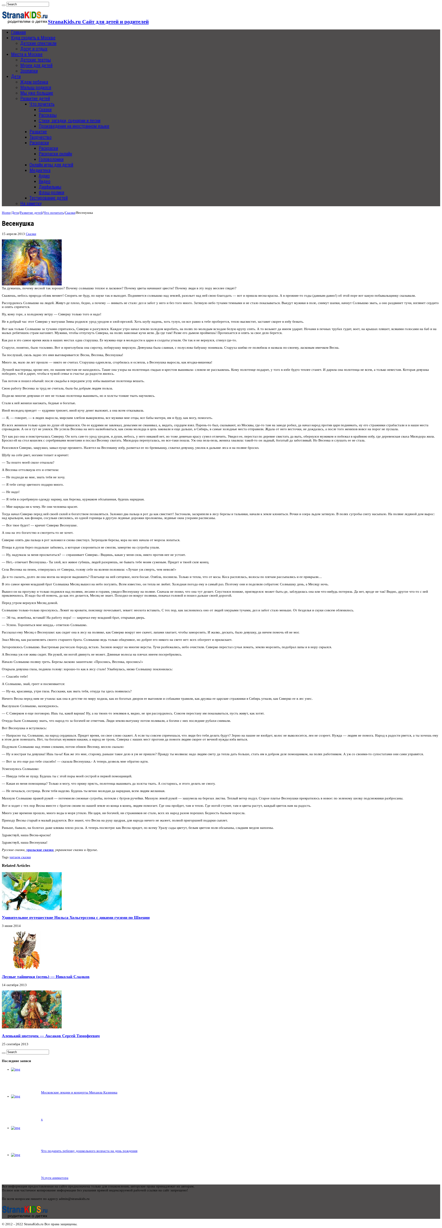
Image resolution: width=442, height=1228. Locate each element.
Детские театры (35, 60)
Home (6, 213)
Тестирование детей (48, 198)
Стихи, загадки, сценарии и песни (69, 120)
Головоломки (51, 159)
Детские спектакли (38, 43)
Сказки (45, 109)
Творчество (40, 137)
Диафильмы (50, 187)
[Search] (4, 5)
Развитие (38, 131)
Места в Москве (27, 54)
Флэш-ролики (51, 192)
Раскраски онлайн (55, 154)
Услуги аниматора (54, 1178)
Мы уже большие (36, 93)
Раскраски (39, 142)
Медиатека (39, 170)
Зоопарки (29, 71)
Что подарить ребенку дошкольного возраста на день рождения (89, 1151)
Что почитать (42, 104)
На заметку (31, 203)
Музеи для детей (36, 65)
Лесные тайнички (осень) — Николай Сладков (46, 976)
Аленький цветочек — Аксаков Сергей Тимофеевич (51, 1035)
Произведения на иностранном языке (74, 126)
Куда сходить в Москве (33, 38)
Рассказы (48, 115)
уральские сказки (39, 850)
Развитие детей (35, 98)
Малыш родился (35, 87)
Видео (44, 181)
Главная (18, 32)
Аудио (44, 176)
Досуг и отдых (33, 49)
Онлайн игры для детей (51, 165)
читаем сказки (20, 857)
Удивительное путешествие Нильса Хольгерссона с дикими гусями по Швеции (76, 917)
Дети (16, 76)
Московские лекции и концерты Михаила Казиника (79, 1092)
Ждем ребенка (34, 82)
